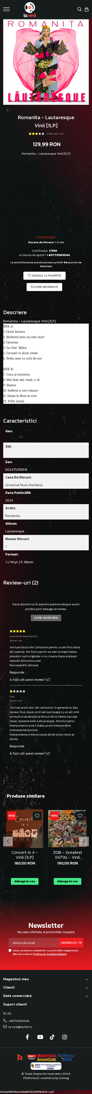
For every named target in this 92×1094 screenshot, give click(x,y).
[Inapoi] (6, 110)
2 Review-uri (55, 134)
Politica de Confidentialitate (50, 954)
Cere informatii (46, 287)
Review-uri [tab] (20, 583)
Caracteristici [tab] (20, 421)
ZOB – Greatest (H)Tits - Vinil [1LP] (67, 855)
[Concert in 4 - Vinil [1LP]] (24, 828)
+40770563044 (18, 1021)
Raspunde (17, 672)
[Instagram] (64, 1037)
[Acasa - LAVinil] (30, 9)
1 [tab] (46, 98)
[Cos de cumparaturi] (87, 9)
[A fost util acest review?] (48, 679)
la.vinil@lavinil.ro (20, 1027)
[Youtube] (40, 1037)
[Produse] (7, 10)
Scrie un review (46, 618)
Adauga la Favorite (46, 275)
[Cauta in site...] (79, 9)
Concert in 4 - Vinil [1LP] (25, 855)
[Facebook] (27, 1037)
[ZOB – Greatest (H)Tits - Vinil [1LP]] (67, 828)
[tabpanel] (46, 62)
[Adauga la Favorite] (37, 815)
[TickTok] (52, 1037)
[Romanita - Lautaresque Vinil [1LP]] (46, 62)
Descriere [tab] (15, 312)
